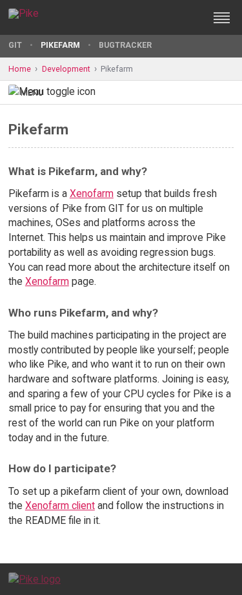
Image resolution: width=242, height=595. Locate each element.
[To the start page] (34, 578)
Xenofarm (92, 193)
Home (19, 69)
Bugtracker (125, 45)
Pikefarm (60, 45)
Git (15, 45)
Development (66, 69)
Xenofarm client (60, 505)
